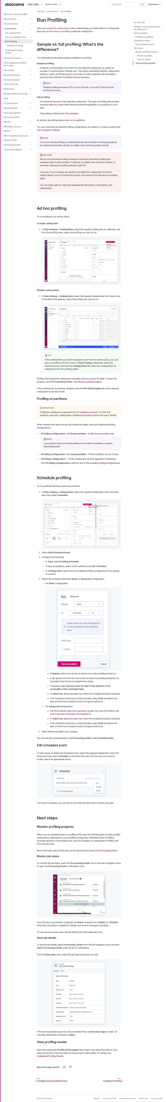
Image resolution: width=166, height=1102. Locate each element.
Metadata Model (11, 108)
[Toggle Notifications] (30, 89)
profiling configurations (109, 463)
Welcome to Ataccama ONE (15, 14)
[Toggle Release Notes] (30, 19)
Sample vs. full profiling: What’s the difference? (147, 28)
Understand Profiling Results (14, 51)
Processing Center (12, 117)
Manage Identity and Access (16, 94)
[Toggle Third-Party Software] (30, 149)
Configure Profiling (15, 46)
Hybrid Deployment (12, 145)
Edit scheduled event (145, 44)
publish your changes (67, 731)
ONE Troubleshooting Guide (16, 136)
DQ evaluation (71, 113)
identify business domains (77, 77)
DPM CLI (7, 131)
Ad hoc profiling (141, 33)
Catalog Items (10, 28)
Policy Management (12, 113)
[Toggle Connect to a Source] (30, 58)
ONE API (7, 122)
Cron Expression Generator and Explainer (69, 714)
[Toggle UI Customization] (30, 103)
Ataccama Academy (127, 1098)
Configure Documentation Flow (52, 1081)
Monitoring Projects (12, 75)
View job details (144, 59)
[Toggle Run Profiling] (30, 41)
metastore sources (88, 412)
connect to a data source (58, 28)
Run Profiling (11, 41)
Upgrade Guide (10, 140)
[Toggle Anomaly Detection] (30, 79)
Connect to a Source (12, 58)
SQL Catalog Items (13, 33)
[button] (81, 260)
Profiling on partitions (145, 37)
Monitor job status (144, 56)
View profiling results (145, 63)
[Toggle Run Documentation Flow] (30, 37)
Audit (6, 98)
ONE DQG (40, 11)
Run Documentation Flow (15, 37)
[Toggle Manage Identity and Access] (30, 93)
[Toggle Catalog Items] (30, 28)
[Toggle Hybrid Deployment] (30, 144)
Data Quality (9, 70)
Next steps (138, 48)
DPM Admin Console (12, 127)
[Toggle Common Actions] (30, 23)
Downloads (153, 4)
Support (97, 1098)
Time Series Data (11, 84)
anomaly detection (48, 104)
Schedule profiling (142, 40)
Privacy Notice (157, 1098)
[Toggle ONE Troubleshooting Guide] (30, 135)
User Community (109, 1098)
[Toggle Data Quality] (30, 70)
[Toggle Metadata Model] (30, 108)
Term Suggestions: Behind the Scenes (15, 64)
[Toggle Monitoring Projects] (30, 75)
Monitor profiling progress (147, 52)
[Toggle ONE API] (30, 122)
